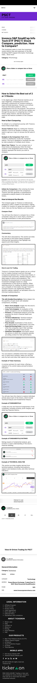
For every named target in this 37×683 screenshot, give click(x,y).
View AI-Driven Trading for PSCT (18, 550)
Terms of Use (9, 607)
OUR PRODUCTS (16, 635)
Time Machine (9, 647)
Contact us (8, 625)
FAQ (6, 632)
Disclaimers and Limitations (14, 615)
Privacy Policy (9, 608)
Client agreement (10, 610)
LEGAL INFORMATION (16, 602)
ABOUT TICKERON (16, 619)
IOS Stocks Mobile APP (12, 654)
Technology (12, 570)
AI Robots (8, 642)
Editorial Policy (10, 614)
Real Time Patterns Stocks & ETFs (16, 639)
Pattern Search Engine (12, 640)
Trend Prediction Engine (12, 644)
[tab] (5, 515)
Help (6, 623)
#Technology (13, 58)
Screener (7, 645)
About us (8, 627)
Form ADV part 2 (10, 612)
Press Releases (9, 630)
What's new (8, 622)
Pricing (7, 629)
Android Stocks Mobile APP (14, 655)
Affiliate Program (10, 605)
